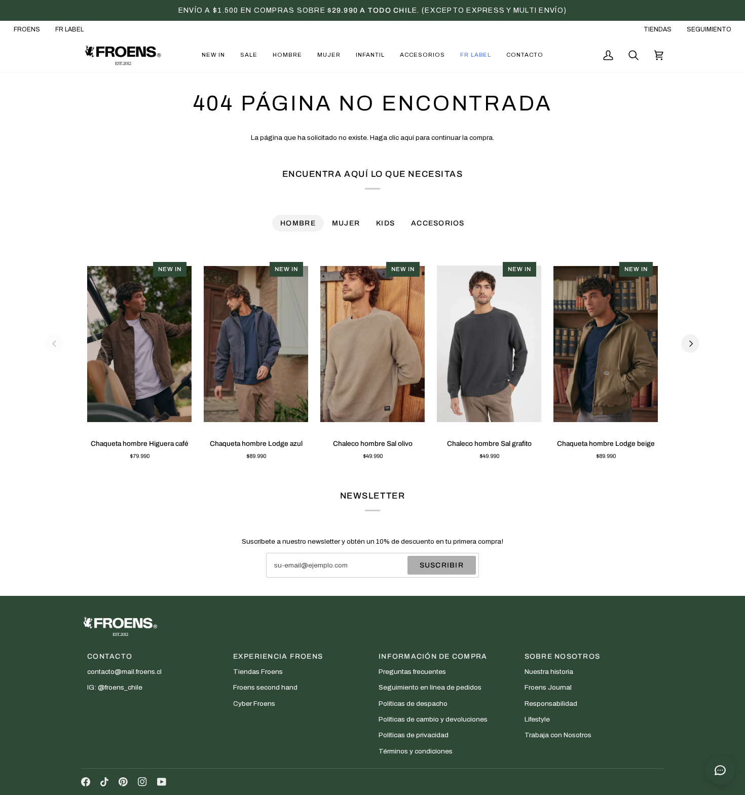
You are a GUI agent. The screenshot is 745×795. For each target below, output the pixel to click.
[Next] (690, 343)
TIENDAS (658, 29)
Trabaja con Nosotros (558, 735)
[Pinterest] (123, 781)
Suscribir (442, 565)
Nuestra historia (549, 671)
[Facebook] (85, 781)
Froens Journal (548, 687)
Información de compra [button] (433, 656)
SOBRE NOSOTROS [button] (563, 656)
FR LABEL (69, 29)
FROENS (27, 29)
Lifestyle (537, 719)
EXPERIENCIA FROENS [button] (278, 656)
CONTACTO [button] (109, 656)
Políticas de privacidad (414, 735)
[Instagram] (142, 781)
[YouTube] (161, 781)
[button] (213, 55)
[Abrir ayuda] (720, 770)
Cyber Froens (254, 703)
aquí (407, 137)
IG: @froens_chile (114, 687)
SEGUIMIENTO (709, 29)
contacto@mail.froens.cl (124, 671)
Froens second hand (265, 687)
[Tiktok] (104, 781)
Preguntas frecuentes (412, 671)
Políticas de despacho (413, 703)
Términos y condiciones (416, 751)
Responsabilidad (551, 703)
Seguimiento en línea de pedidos (430, 687)
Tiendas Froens (258, 671)
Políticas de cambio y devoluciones (433, 719)
